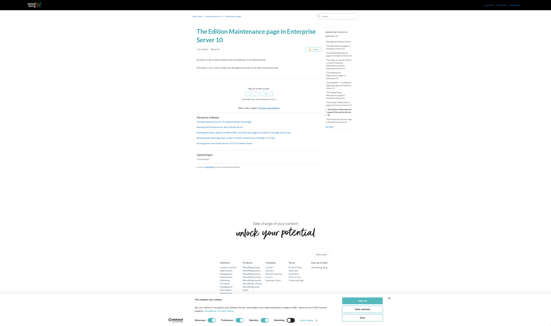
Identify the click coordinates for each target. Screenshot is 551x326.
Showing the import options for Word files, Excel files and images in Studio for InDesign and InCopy (244, 132)
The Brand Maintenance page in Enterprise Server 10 (339, 54)
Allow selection (362, 309)
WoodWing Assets (252, 270)
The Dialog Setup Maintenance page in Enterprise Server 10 (335, 95)
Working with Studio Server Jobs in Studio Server (220, 127)
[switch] (240, 320)
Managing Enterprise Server (338, 41)
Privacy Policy (295, 267)
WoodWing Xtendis (252, 280)
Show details (306, 320)
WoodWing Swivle (251, 274)
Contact (269, 267)
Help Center (197, 16)
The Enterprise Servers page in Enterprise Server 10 (339, 120)
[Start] (34, 5)
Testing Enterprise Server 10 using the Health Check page (224, 121)
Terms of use (294, 277)
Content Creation (228, 267)
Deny (362, 318)
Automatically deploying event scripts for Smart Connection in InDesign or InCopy (236, 138)
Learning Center (273, 280)
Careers (269, 277)
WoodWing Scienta (252, 277)
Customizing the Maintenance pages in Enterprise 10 (336, 75)
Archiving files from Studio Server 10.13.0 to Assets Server (225, 143)
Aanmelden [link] (502, 5)
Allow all (362, 301)
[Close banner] (389, 298)
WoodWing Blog (319, 267)
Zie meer (329, 127)
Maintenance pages (233, 16)
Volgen (315, 49)
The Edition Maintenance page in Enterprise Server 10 (339, 112)
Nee (266, 94)
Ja (251, 94)
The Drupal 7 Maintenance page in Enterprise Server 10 (339, 103)
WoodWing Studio (251, 267)
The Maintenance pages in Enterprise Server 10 (338, 47)
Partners (269, 270)
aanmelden (209, 167)
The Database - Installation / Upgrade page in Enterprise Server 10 (339, 85)
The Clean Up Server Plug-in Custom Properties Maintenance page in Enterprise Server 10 (339, 64)
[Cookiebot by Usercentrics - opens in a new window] (175, 320)
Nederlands (321, 254)
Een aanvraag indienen (269, 108)
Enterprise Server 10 (213, 16)
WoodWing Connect (252, 283)
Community (488, 5)
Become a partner (273, 274)
